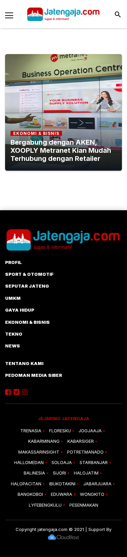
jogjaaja (90, 430)
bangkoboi (30, 494)
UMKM (13, 298)
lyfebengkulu (45, 505)
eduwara (61, 494)
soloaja (61, 462)
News (12, 345)
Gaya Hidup (19, 310)
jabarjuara (97, 483)
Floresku (60, 430)
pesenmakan (83, 505)
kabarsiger (80, 441)
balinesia (34, 473)
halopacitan (26, 483)
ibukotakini (62, 483)
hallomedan (29, 462)
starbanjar (94, 462)
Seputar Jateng (27, 286)
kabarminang (44, 441)
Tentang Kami (24, 363)
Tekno (13, 334)
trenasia (30, 430)
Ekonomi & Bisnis (27, 322)
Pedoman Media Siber (33, 375)
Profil (13, 262)
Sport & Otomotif (29, 274)
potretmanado (85, 452)
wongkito (92, 494)
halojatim (86, 473)
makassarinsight (38, 452)
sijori (59, 473)
